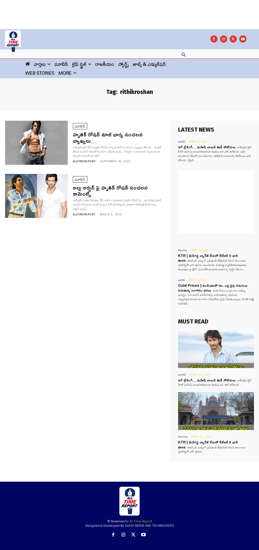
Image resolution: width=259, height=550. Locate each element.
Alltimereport (84, 161)
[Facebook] (214, 39)
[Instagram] (223, 39)
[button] (183, 55)
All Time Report (140, 521)
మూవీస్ (80, 126)
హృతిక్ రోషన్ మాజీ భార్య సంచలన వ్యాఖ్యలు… (108, 137)
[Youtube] (242, 39)
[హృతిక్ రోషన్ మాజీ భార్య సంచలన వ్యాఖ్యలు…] (36, 143)
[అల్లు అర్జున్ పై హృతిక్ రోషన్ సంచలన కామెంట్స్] (36, 196)
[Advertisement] (129, 11)
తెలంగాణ (182, 250)
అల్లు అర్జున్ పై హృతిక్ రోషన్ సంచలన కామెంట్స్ (110, 190)
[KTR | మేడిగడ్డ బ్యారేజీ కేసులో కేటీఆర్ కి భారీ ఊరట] (216, 411)
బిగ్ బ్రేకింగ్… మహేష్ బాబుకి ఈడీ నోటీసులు (207, 147)
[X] (233, 39)
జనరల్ (181, 280)
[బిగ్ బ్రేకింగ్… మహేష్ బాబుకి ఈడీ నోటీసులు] (216, 349)
